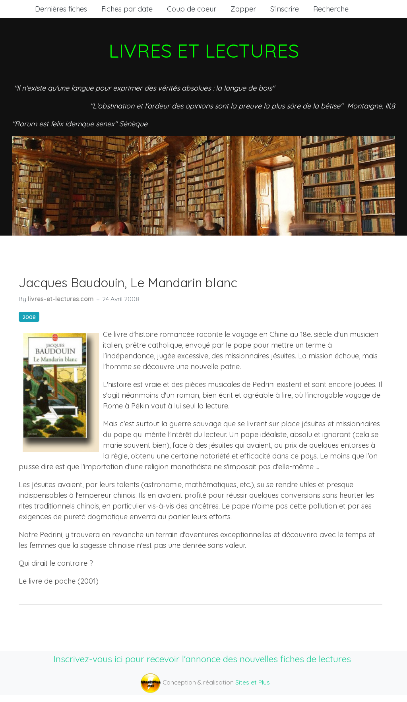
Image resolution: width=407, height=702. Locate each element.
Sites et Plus (252, 682)
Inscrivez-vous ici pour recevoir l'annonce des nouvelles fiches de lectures (202, 659)
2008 (29, 316)
